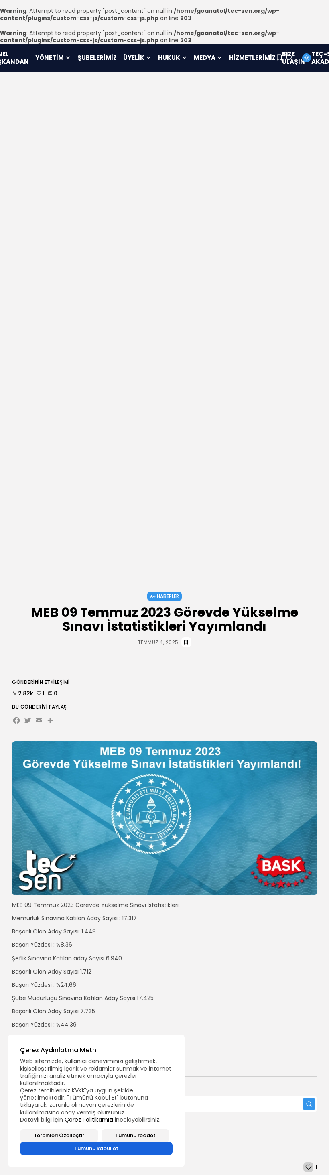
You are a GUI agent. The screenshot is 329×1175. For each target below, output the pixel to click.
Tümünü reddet (135, 1135)
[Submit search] (309, 1104)
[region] (96, 1101)
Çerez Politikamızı (89, 1120)
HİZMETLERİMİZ (252, 57)
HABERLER (168, 596)
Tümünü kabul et (96, 1148)
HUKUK (169, 57)
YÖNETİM (49, 57)
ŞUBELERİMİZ (97, 57)
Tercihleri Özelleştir (59, 1135)
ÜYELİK (133, 57)
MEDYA (204, 57)
